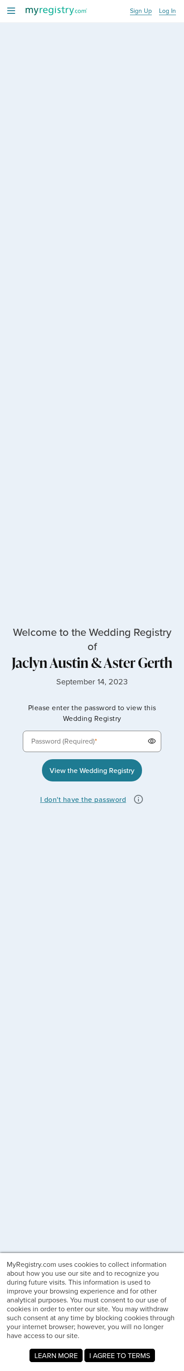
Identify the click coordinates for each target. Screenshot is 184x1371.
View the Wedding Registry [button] (92, 770)
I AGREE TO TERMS (119, 1355)
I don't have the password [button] (83, 799)
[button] (150, 741)
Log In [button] (167, 11)
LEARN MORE (56, 1355)
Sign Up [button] (141, 11)
